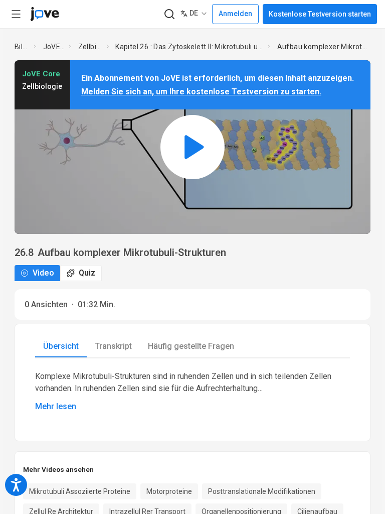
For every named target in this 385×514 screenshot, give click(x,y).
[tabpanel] (192, 391)
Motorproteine (169, 491)
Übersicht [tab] (61, 346)
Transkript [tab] (113, 346)
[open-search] (169, 14)
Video (43, 273)
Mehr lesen (55, 406)
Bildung (22, 47)
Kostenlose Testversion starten (320, 14)
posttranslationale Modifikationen (261, 491)
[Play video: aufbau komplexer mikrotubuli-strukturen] (192, 146)
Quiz (87, 273)
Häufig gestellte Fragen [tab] (191, 346)
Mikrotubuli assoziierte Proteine (79, 491)
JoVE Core (54, 47)
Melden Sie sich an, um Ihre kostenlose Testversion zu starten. (201, 91)
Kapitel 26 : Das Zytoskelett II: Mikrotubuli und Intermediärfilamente (189, 47)
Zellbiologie (90, 47)
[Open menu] (16, 14)
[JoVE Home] (44, 14)
